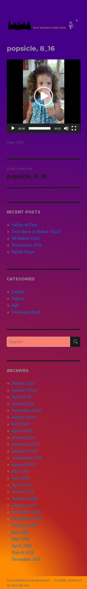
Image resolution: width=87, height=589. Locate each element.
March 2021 (23, 403)
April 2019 (21, 484)
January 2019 (24, 505)
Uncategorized (26, 312)
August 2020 (24, 417)
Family (18, 291)
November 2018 (26, 518)
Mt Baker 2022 (26, 238)
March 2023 (23, 383)
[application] (43, 96)
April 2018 (21, 545)
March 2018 (23, 552)
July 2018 (20, 532)
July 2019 (20, 471)
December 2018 (26, 511)
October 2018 (24, 525)
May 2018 (20, 539)
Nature (18, 298)
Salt (15, 305)
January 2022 (24, 390)
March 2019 (23, 491)
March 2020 (23, 437)
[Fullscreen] (74, 128)
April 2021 (21, 396)
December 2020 (27, 410)
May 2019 (20, 478)
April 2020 (22, 430)
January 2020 (24, 451)
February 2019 (25, 498)
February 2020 (25, 444)
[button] (43, 96)
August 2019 (23, 464)
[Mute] (66, 128)
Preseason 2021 (26, 245)
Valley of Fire (24, 224)
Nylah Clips (23, 251)
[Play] (13, 128)
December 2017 (26, 559)
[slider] (40, 128)
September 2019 (27, 457)
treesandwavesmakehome (28, 580)
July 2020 (20, 424)
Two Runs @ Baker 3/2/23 (36, 231)
